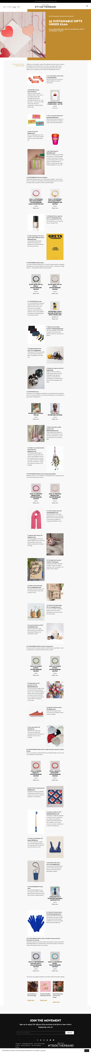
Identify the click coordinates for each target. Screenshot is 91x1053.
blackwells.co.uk (32, 239)
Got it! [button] (86, 1050)
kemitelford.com (51, 152)
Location (18, 1045)
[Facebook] (37, 1040)
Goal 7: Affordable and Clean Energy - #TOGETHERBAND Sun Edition (55, 201)
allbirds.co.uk (52, 709)
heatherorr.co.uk (32, 451)
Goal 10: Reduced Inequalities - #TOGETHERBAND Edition (36, 496)
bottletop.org (31, 789)
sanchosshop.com (56, 217)
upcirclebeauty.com (33, 626)
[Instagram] (43, 1040)
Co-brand (9, 6)
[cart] (87, 6)
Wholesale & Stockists (27, 1043)
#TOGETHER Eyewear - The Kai (36, 414)
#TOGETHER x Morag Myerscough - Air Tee (54, 103)
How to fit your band (39, 1043)
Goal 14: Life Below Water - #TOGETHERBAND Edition (55, 964)
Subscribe (69, 1032)
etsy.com (56, 562)
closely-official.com (32, 840)
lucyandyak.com (52, 77)
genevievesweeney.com (55, 914)
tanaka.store (38, 350)
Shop (4, 6)
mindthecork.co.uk (55, 607)
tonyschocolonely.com (52, 117)
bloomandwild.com (32, 686)
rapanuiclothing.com (58, 328)
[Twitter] (40, 1040)
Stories (14, 6)
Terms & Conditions (36, 1045)
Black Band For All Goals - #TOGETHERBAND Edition (36, 287)
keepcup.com (31, 133)
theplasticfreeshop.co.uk (53, 813)
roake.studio (50, 370)
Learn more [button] (43, 1050)
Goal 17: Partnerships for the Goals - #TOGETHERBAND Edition (36, 964)
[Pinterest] (47, 1040)
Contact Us (18, 1043)
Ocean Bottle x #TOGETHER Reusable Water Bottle (55, 898)
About (18, 6)
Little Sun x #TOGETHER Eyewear (55, 414)
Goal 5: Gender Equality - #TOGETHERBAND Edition (36, 773)
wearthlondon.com (36, 587)
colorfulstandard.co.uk (52, 512)
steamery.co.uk (31, 537)
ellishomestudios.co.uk (52, 430)
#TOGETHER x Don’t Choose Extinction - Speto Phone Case (55, 313)
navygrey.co (31, 728)
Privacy (17, 1047)
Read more (31, 1000)
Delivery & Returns (25, 1045)
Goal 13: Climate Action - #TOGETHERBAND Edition (36, 668)
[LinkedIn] (53, 1040)
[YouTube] (50, 1040)
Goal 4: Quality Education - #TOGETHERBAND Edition (55, 773)
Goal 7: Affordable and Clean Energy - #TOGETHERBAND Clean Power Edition (36, 201)
